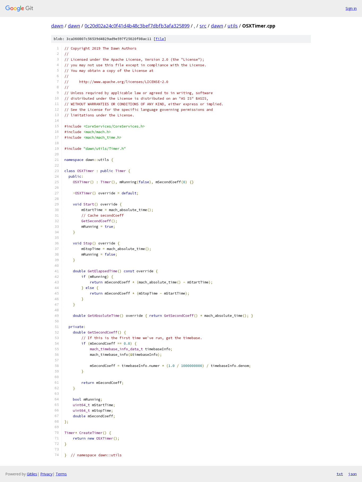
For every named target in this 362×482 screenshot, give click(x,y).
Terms (61, 473)
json (352, 473)
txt (340, 473)
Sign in (351, 8)
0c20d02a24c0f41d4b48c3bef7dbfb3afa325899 (137, 26)
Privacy (46, 473)
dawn (57, 26)
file (160, 39)
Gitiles (32, 473)
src (203, 26)
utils (233, 26)
